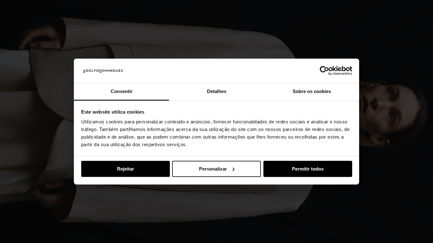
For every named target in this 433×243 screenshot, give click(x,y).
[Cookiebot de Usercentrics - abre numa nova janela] (324, 71)
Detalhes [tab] (216, 91)
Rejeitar (125, 168)
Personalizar (213, 168)
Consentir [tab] (121, 91)
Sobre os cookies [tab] (312, 91)
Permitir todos (308, 168)
